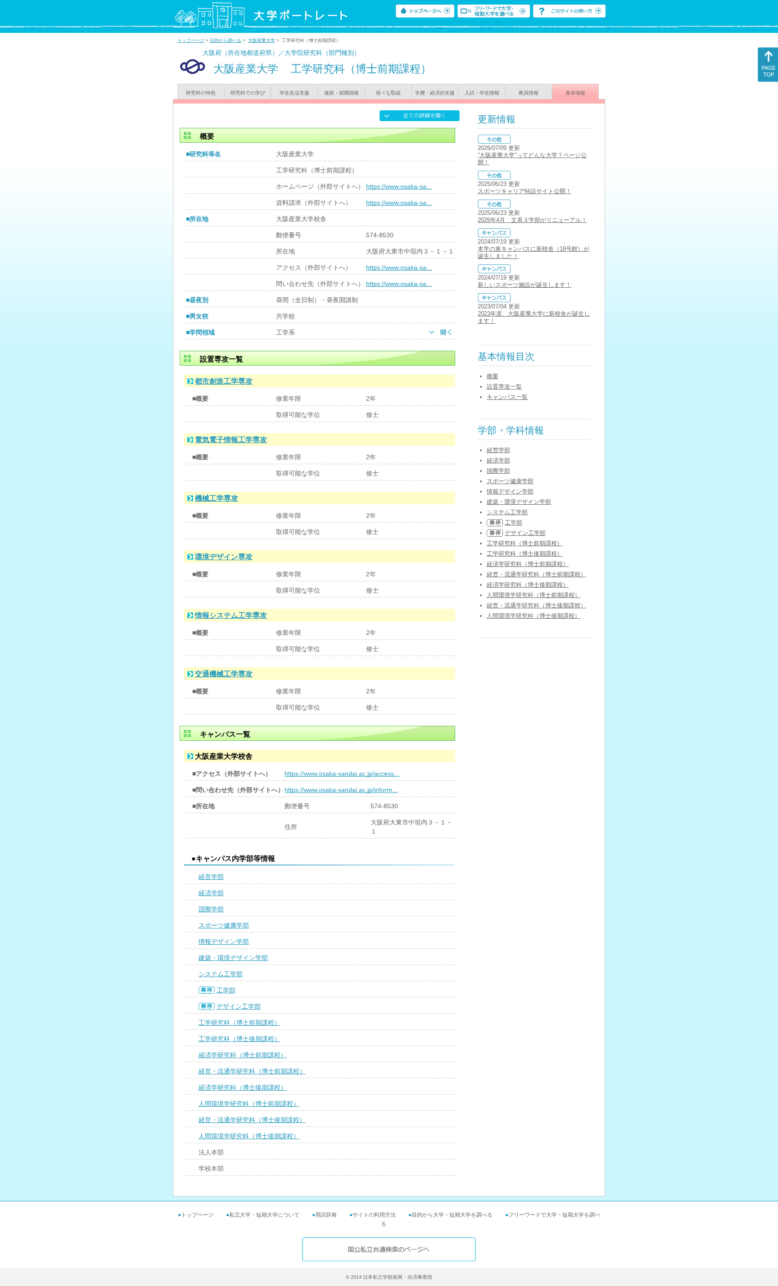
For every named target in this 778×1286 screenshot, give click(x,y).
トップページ (190, 40)
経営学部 (211, 876)
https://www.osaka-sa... (399, 186)
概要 (492, 376)
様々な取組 (388, 92)
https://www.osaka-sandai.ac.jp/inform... (341, 789)
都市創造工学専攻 (224, 381)
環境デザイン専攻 (224, 557)
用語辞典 (326, 1215)
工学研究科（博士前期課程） (239, 1022)
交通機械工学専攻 (224, 674)
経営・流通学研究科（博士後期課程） (252, 1119)
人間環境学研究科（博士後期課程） (249, 1136)
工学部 (226, 990)
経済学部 (211, 893)
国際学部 (211, 909)
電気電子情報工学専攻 (231, 440)
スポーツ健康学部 (224, 925)
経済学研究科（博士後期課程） (243, 1087)
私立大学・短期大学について (264, 1215)
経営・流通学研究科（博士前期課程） (252, 1071)
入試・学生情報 (482, 92)
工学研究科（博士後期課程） (239, 1038)
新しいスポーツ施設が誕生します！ (524, 284)
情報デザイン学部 (224, 941)
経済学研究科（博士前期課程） (243, 1055)
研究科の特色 (201, 92)
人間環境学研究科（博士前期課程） (249, 1103)
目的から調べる (225, 40)
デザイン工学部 (239, 1006)
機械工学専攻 (216, 498)
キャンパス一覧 (507, 397)
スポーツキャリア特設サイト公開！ (524, 191)
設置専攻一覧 (504, 386)
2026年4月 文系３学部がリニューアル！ (532, 220)
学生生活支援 (294, 92)
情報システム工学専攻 (231, 615)
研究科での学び (248, 92)
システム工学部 (221, 974)
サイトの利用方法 (374, 1215)
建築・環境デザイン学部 (233, 957)
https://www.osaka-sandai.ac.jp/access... (342, 773)
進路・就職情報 (341, 92)
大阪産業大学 (261, 40)
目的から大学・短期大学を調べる (452, 1215)
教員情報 (528, 92)
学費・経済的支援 (435, 92)
